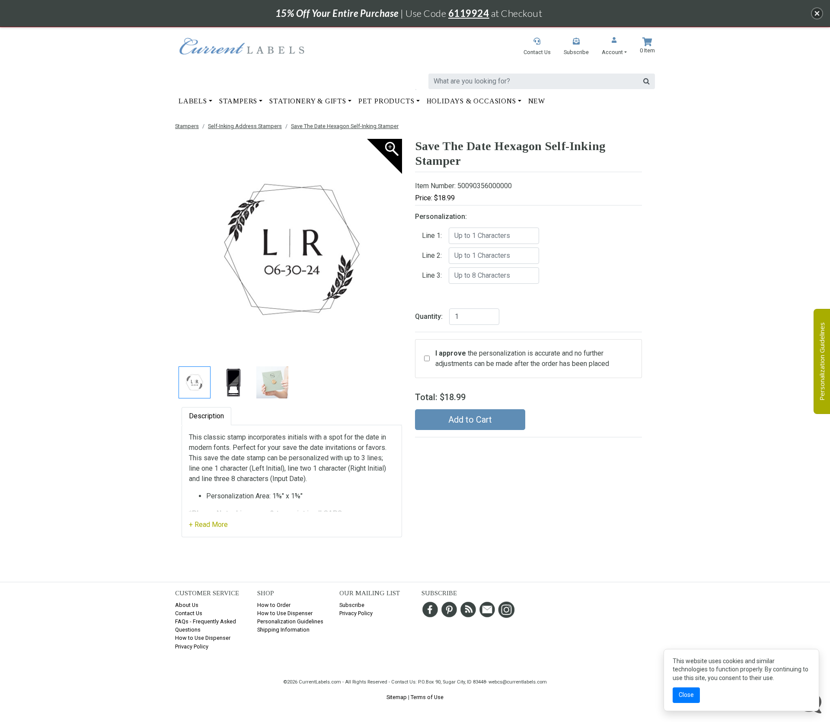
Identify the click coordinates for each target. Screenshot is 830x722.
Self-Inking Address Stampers (245, 126)
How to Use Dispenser (202, 638)
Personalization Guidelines (290, 621)
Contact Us (188, 613)
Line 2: (432, 255)
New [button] (536, 101)
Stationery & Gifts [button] (307, 101)
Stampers (187, 126)
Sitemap (396, 697)
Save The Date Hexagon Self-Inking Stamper (345, 126)
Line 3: (432, 275)
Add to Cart (470, 419)
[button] (614, 47)
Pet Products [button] (386, 101)
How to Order (273, 605)
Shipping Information (283, 629)
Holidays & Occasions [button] (471, 101)
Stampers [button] (238, 101)
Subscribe (351, 605)
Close (686, 694)
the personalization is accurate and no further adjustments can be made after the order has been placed (522, 358)
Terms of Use (427, 697)
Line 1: (432, 235)
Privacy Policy (191, 646)
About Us (186, 605)
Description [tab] (206, 416)
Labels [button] (193, 101)
